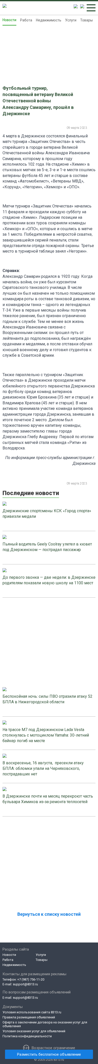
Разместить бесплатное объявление (49, 1054)
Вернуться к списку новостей (49, 914)
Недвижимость (48, 20)
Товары (86, 20)
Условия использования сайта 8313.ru (32, 1012)
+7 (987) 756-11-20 (30, 979)
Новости (9, 20)
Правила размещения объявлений (29, 1017)
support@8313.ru (25, 984)
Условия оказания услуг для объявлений (34, 1031)
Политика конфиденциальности (27, 1036)
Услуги (70, 20)
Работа (26, 20)
